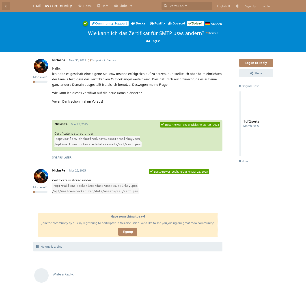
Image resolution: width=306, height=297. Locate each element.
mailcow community (52, 5)
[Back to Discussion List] (6, 6)
